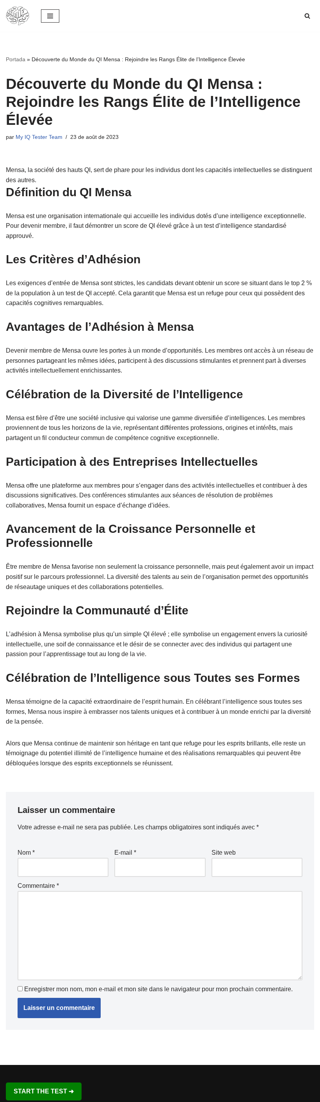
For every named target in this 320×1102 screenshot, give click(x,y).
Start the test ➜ (44, 1091)
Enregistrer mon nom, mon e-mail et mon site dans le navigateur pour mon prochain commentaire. (158, 989)
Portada (15, 59)
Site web (224, 852)
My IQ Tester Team (39, 137)
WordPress (188, 1073)
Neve (123, 1073)
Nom (26, 852)
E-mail (125, 852)
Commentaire (38, 885)
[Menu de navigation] (50, 16)
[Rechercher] (307, 16)
